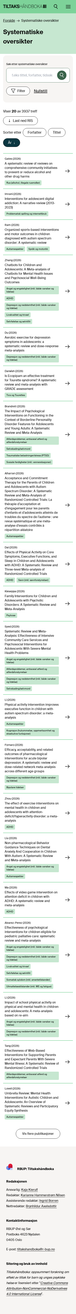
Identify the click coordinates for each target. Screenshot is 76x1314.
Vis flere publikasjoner (38, 1134)
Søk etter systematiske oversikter (27, 64)
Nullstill (40, 90)
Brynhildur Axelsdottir (41, 1206)
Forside (9, 20)
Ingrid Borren (48, 1201)
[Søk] (61, 75)
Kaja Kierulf (29, 1190)
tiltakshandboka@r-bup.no (36, 1249)
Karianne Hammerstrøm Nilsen (43, 1195)
